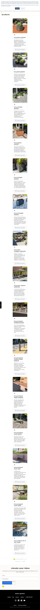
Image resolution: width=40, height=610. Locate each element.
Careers (17, 597)
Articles (9, 597)
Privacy (15, 605)
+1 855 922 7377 (29, 597)
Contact (22, 597)
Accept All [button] (17, 8)
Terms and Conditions (22, 605)
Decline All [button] (22, 8)
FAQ (13, 597)
